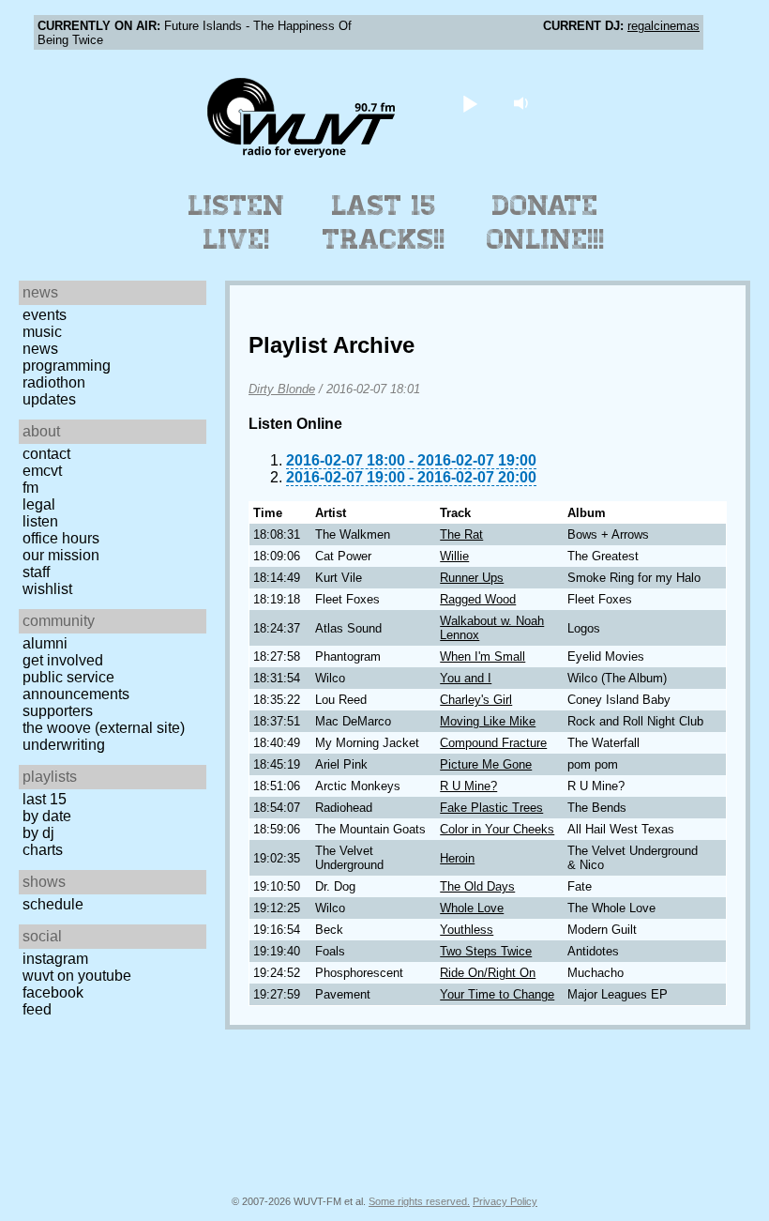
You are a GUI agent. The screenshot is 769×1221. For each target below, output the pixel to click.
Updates (49, 399)
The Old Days (477, 886)
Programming (67, 366)
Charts (43, 850)
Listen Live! (236, 222)
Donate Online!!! (546, 222)
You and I (465, 678)
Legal (39, 504)
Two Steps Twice (486, 951)
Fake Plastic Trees (491, 808)
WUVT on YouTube (77, 976)
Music (42, 332)
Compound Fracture (493, 743)
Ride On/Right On (487, 973)
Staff (36, 572)
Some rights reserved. (419, 1201)
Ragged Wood (478, 599)
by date (47, 816)
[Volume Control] (524, 103)
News (40, 349)
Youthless (466, 930)
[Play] (470, 103)
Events (45, 315)
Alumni (45, 643)
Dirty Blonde (282, 389)
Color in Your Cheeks (497, 829)
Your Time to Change (497, 994)
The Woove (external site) (104, 728)
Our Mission (61, 555)
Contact (46, 454)
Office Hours (61, 538)
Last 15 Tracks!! (384, 222)
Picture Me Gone (486, 764)
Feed (37, 1009)
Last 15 (45, 799)
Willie (454, 556)
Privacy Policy (505, 1201)
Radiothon (54, 382)
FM (30, 488)
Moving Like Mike (487, 721)
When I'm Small (482, 656)
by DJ (38, 833)
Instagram (55, 959)
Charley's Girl (476, 700)
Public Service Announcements (76, 685)
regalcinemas (663, 26)
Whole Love (472, 908)
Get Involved (63, 660)
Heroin (457, 858)
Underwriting (64, 745)
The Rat (461, 534)
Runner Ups (472, 578)
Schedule (53, 904)
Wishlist (47, 589)
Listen (40, 521)
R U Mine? (468, 786)
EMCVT (42, 471)
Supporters (58, 711)
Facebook (53, 992)
